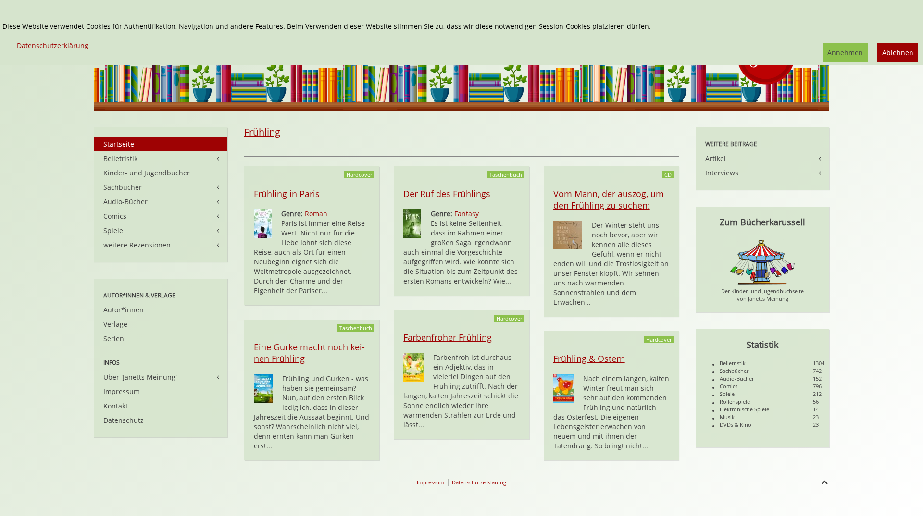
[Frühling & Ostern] (563, 387)
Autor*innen (123, 309)
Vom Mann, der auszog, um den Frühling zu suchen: (608, 199)
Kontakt (115, 405)
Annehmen (845, 52)
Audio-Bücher (125, 201)
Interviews (721, 172)
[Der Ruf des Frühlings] (412, 222)
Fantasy (466, 213)
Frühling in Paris (287, 193)
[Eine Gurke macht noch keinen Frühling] (263, 387)
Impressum (121, 391)
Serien (113, 338)
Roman (316, 213)
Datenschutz (123, 420)
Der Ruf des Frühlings (446, 193)
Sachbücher (122, 187)
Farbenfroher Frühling (447, 337)
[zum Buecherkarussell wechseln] (762, 261)
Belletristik (120, 158)
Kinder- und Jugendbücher (146, 172)
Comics (114, 216)
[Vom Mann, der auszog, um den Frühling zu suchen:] (567, 234)
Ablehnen (897, 52)
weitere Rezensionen (137, 244)
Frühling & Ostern (589, 358)
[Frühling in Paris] (263, 222)
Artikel (715, 158)
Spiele (113, 230)
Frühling (262, 131)
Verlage (115, 324)
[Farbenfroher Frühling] (413, 366)
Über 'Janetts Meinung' (140, 377)
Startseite (118, 143)
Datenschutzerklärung (479, 482)
